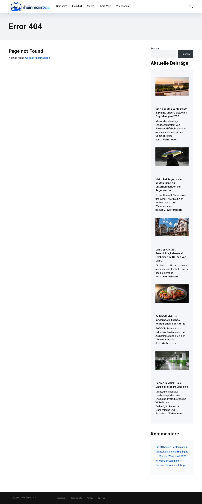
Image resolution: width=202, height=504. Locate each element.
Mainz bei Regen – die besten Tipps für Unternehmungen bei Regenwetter (168, 185)
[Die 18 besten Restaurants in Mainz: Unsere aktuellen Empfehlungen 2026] (172, 86)
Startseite (61, 6)
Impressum (61, 498)
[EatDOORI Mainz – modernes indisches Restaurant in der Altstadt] (172, 294)
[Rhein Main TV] (30, 6)
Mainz (90, 6)
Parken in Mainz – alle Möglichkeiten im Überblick (171, 385)
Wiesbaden (122, 6)
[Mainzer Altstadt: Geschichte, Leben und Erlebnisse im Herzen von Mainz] (172, 227)
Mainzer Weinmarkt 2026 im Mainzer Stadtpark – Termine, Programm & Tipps (170, 461)
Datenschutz (76, 498)
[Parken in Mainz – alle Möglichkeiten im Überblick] (172, 360)
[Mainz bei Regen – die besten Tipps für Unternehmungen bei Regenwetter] (172, 157)
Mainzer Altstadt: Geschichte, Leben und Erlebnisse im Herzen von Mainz (170, 255)
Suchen (155, 48)
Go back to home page (37, 57)
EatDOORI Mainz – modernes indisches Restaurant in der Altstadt (170, 320)
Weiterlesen (170, 140)
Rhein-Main (105, 6)
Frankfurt (77, 6)
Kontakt (90, 498)
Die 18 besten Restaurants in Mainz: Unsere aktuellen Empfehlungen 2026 (171, 113)
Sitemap (101, 498)
